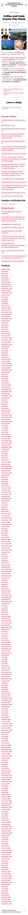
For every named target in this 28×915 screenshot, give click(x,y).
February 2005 (6, 822)
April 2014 (4, 586)
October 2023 (5, 342)
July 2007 (4, 760)
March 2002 (5, 895)
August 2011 (5, 655)
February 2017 (6, 513)
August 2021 (5, 398)
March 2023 (5, 357)
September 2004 (6, 833)
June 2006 (4, 788)
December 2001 (6, 901)
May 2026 (4, 275)
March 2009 (5, 717)
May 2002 (4, 891)
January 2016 (5, 541)
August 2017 (5, 501)
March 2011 (4, 666)
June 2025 (4, 299)
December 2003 (6, 850)
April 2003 (4, 867)
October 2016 (5, 522)
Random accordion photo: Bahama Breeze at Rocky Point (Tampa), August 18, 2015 (12, 136)
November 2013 (6, 597)
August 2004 (5, 835)
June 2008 (4, 736)
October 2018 (5, 471)
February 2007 (6, 771)
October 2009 (5, 702)
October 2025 (5, 290)
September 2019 (6, 447)
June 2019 (4, 453)
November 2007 (6, 751)
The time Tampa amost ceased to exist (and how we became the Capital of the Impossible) (13, 159)
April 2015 (4, 561)
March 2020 (5, 434)
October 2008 (5, 728)
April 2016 (4, 535)
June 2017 (4, 505)
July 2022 (4, 374)
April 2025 (4, 303)
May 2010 (4, 687)
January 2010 (5, 696)
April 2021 (4, 406)
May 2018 (4, 481)
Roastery (20, 78)
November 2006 (6, 777)
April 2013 (4, 612)
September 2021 (6, 396)
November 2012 (6, 623)
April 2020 (4, 432)
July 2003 (4, 861)
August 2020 (5, 423)
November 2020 (6, 417)
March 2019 (5, 460)
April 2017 (4, 509)
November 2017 (6, 494)
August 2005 (5, 809)
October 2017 (5, 496)
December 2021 (6, 389)
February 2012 (6, 642)
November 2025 (6, 288)
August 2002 (5, 884)
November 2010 (6, 674)
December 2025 (6, 286)
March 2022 (5, 383)
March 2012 (5, 640)
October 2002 (5, 880)
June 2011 (4, 659)
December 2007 (6, 749)
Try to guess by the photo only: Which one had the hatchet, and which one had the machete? (13, 148)
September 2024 (6, 318)
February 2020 (6, 436)
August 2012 (5, 629)
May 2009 (4, 713)
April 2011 (4, 664)
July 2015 (4, 554)
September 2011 (6, 653)
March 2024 (5, 331)
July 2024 (4, 323)
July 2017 (4, 503)
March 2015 (5, 563)
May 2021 (4, 404)
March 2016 (5, 537)
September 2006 (6, 781)
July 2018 (4, 477)
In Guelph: (5, 69)
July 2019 (4, 451)
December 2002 (6, 876)
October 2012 (5, 625)
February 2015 (6, 565)
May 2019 (4, 456)
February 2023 (6, 359)
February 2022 (6, 385)
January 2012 (5, 644)
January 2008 (5, 747)
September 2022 (6, 370)
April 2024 (4, 329)
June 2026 (4, 273)
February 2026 (6, 282)
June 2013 (4, 608)
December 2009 (6, 698)
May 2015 (4, 558)
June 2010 (4, 685)
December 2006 (6, 775)
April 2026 (4, 278)
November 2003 (6, 852)
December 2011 (6, 646)
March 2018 (5, 486)
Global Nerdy (7, 208)
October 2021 (5, 393)
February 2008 (6, 745)
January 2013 (5, 619)
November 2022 (6, 366)
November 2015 (6, 546)
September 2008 (6, 730)
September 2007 (6, 756)
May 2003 (4, 865)
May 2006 (4, 790)
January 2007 (5, 773)
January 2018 (5, 490)
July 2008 (4, 734)
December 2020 (6, 415)
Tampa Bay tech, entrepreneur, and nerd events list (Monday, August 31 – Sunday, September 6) (13, 219)
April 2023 (4, 355)
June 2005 (4, 814)
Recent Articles (8, 116)
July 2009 (4, 709)
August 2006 (5, 784)
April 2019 (4, 458)
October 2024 (5, 316)
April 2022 (4, 381)
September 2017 (6, 498)
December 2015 (6, 543)
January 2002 (5, 899)
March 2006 (5, 794)
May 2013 (4, 610)
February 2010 (6, 694)
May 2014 (4, 584)
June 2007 (4, 762)
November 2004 (6, 829)
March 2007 (5, 769)
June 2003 (4, 863)
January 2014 (5, 593)
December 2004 (6, 826)
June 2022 (4, 376)
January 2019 (5, 464)
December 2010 (6, 672)
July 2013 (4, 606)
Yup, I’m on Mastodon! (8, 204)
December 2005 (6, 801)
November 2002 (6, 878)
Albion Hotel (21, 70)
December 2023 (6, 338)
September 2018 (6, 473)
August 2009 (5, 706)
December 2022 (6, 363)
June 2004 (4, 839)
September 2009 (6, 704)
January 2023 (5, 361)
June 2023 (4, 351)
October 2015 (5, 548)
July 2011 (4, 657)
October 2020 (5, 419)
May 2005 (4, 816)
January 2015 (5, 567)
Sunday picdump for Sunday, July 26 (13, 193)
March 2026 (5, 280)
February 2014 (6, 591)
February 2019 (6, 462)
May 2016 (4, 533)
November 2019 (6, 443)
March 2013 (5, 614)
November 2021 (6, 391)
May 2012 (4, 636)
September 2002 (6, 882)
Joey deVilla (11, 22)
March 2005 (5, 820)
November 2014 (6, 571)
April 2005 (4, 818)
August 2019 (5, 449)
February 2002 (6, 897)
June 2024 (4, 325)
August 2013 (5, 603)
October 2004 (5, 831)
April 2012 (4, 638)
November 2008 (6, 726)
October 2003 (5, 854)
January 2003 (5, 874)
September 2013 (6, 601)
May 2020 (4, 430)
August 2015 (5, 552)
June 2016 (4, 531)
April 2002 (4, 893)
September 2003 (6, 856)
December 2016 (6, 518)
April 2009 (4, 715)
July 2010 (4, 683)
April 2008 (4, 741)
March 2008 (5, 743)
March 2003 (5, 869)
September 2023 (6, 344)
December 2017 (6, 492)
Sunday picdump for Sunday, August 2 (13, 182)
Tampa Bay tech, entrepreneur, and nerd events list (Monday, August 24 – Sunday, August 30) (13, 238)
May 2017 (4, 507)
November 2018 (6, 468)
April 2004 (4, 844)
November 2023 (6, 340)
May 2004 (4, 841)
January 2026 (5, 284)
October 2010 (5, 676)
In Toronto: (5, 76)
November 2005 (6, 803)
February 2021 (6, 411)
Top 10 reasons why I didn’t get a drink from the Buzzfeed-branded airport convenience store (13, 187)
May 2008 (4, 739)
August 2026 (5, 269)
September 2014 (6, 576)
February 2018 (6, 488)
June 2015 (4, 556)
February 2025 (6, 308)
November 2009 (6, 700)
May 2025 (4, 301)
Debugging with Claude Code (11, 224)
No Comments (15, 25)
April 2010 (4, 689)
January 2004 (5, 848)
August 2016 (5, 526)
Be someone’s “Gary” (8, 125)
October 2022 (5, 368)
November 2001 (6, 904)
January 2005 (5, 824)
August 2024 (5, 321)
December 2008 (6, 724)
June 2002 (4, 889)
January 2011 (5, 670)
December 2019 (6, 441)
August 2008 (5, 732)
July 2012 (4, 631)
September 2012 (6, 627)
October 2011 (5, 651)
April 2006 (4, 792)
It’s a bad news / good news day (11, 196)
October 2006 (5, 779)
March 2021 (5, 408)
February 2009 (6, 719)
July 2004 (4, 837)
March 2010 (5, 691)
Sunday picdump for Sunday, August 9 (13, 154)
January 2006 (5, 799)
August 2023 (5, 346)
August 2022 (5, 372)
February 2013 (6, 616)
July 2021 (4, 400)
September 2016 (6, 524)
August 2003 (5, 859)
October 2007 (5, 754)
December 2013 (6, 595)
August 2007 (5, 758)
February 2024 (6, 333)
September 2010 (6, 679)
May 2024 (4, 327)
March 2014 (5, 588)
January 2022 (5, 387)
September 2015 (6, 550)
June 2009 (4, 711)
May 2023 (4, 353)
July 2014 (4, 580)
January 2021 (5, 413)
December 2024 (6, 312)
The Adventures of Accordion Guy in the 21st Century (14, 4)
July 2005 (4, 811)
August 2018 (5, 475)
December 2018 (6, 466)
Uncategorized (14, 12)
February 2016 (6, 539)
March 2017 (5, 511)
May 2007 (4, 764)
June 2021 (4, 402)
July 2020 (4, 426)
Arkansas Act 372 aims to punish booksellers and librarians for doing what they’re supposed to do (12, 173)
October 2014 (5, 573)
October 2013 (5, 599)
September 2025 (6, 293)
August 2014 (5, 578)
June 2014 (4, 582)
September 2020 (6, 421)
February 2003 (6, 871)
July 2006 (4, 786)
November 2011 (6, 649)
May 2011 (4, 661)
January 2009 (5, 721)
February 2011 (5, 668)
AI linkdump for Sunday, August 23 (12, 227)
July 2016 (4, 528)
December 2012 (6, 621)
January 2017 (5, 516)
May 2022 (4, 378)
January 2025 (5, 310)
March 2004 (5, 846)
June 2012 (4, 634)
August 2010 (5, 681)
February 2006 (6, 796)
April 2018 (4, 483)
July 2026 (4, 271)
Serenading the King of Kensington (12, 179)
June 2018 (4, 479)
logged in (13, 107)
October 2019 (5, 445)
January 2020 (5, 438)
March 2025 (5, 306)
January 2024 (5, 336)
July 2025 (4, 297)
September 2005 (6, 807)
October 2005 (5, 805)
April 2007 (4, 766)
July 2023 (4, 348)
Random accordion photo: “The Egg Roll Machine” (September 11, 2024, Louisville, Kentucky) (13, 166)
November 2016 (6, 520)
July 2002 (4, 886)
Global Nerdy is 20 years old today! (12, 261)
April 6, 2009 (20, 22)
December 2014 (6, 569)
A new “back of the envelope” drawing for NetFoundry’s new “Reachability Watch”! (13, 245)
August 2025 (5, 295)
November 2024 (6, 314)
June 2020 (4, 428)
